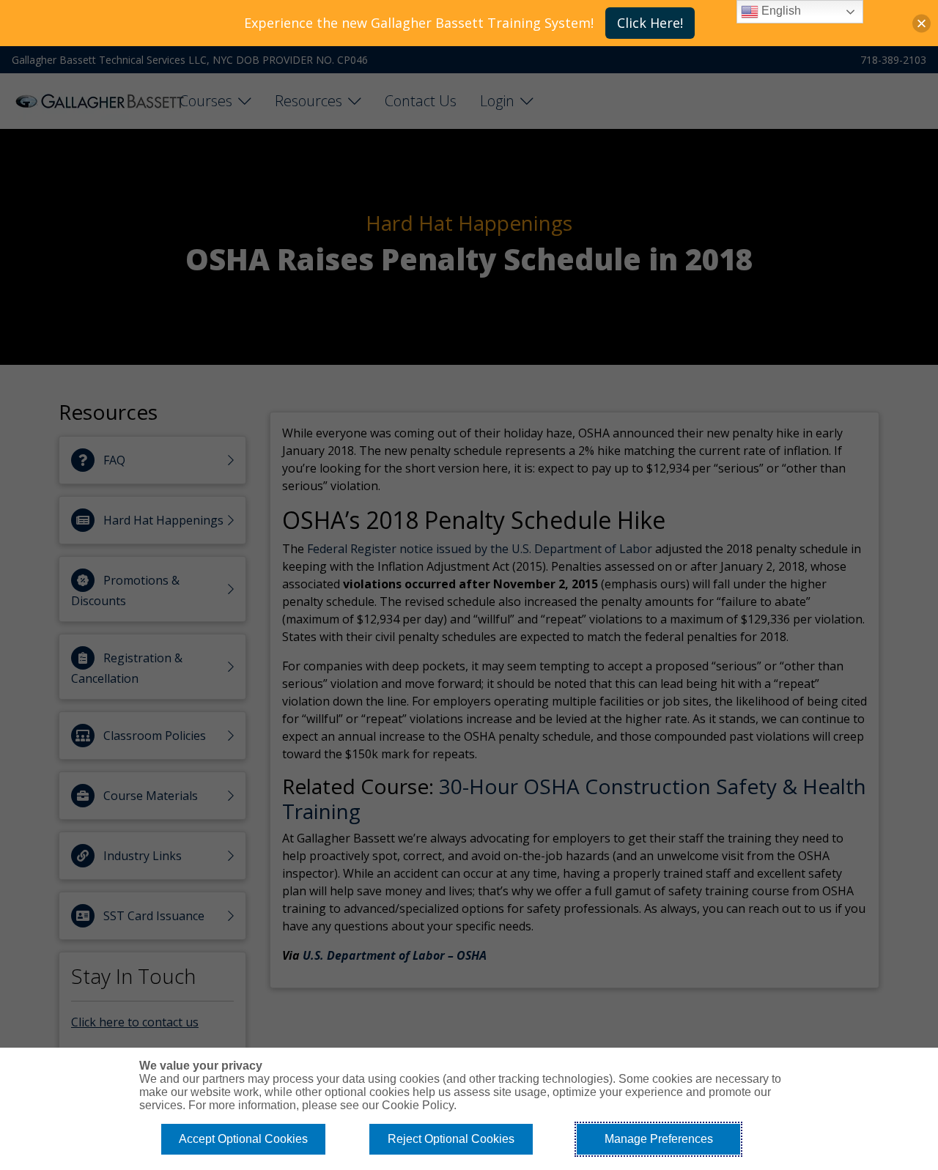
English (779, 10)
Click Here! (650, 23)
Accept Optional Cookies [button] (243, 1139)
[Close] (921, 23)
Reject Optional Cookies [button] (451, 1139)
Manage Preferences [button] (659, 1139)
